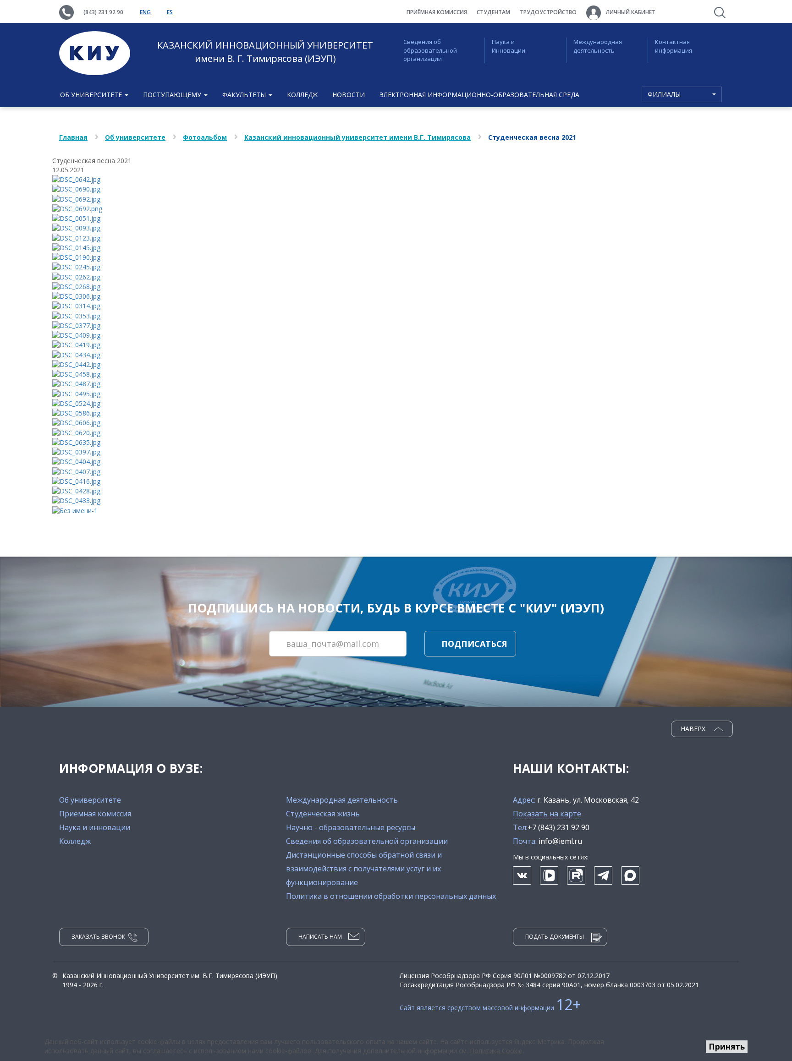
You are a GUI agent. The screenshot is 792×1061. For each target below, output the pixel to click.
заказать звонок (98, 937)
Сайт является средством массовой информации (490, 1007)
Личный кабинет (630, 12)
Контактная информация (673, 46)
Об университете (135, 137)
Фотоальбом (205, 137)
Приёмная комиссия (437, 12)
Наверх (694, 728)
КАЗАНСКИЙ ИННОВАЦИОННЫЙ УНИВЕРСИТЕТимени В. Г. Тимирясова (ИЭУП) (265, 52)
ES (170, 12)
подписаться (474, 643)
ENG (146, 12)
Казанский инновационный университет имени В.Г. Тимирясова (357, 137)
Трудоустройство (548, 12)
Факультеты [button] (245, 94)
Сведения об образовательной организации (430, 50)
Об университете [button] (92, 94)
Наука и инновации (94, 827)
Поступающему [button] (173, 94)
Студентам (493, 12)
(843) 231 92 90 (103, 12)
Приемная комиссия (95, 814)
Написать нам (320, 937)
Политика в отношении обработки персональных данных (391, 896)
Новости (348, 94)
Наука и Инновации (508, 46)
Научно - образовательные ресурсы (350, 827)
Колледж (302, 94)
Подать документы (554, 937)
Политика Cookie (496, 1050)
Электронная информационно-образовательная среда (479, 94)
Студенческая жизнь (323, 814)
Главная (73, 137)
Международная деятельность (597, 46)
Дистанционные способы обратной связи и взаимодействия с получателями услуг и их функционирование (364, 868)
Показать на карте (547, 814)
